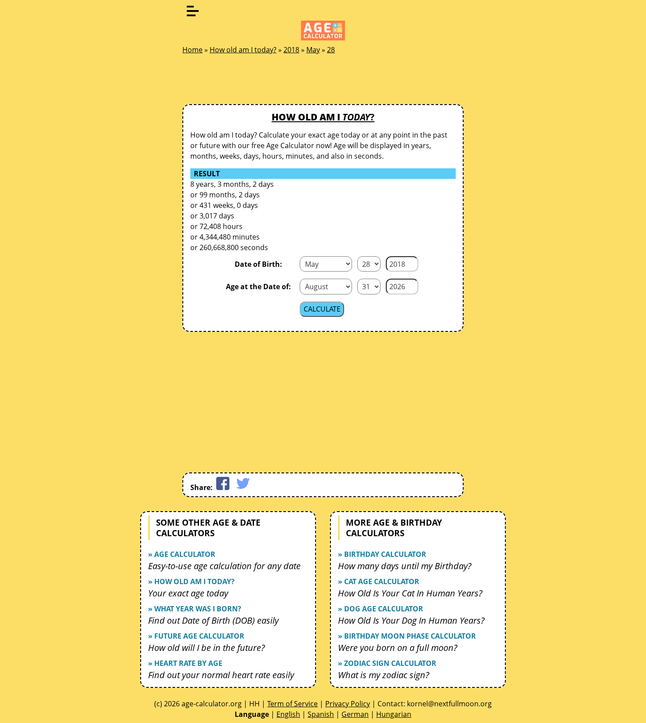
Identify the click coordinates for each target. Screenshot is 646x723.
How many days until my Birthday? (405, 566)
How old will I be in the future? (206, 648)
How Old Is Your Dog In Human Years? (411, 620)
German (355, 714)
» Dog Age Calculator (380, 609)
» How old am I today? (191, 581)
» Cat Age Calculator (378, 581)
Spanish (321, 714)
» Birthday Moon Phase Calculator (407, 636)
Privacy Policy (347, 703)
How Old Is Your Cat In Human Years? (410, 593)
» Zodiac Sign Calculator (387, 663)
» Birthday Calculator (382, 554)
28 (331, 49)
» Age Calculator (181, 554)
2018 (291, 49)
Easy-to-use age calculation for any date (224, 566)
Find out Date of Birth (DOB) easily (213, 620)
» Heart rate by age (185, 663)
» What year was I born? (194, 609)
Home (192, 49)
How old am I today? (243, 49)
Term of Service (292, 703)
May (313, 49)
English (288, 714)
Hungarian (393, 714)
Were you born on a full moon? (397, 648)
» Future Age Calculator (196, 636)
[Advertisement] (323, 82)
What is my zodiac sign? (383, 675)
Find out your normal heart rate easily (221, 675)
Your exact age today (188, 593)
